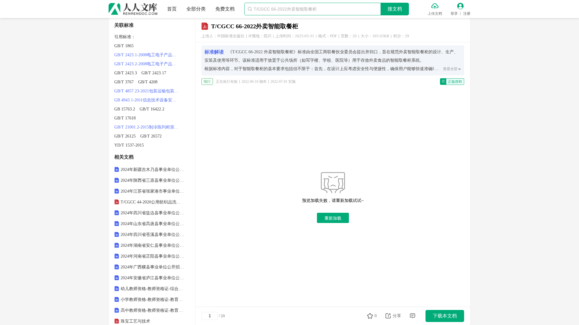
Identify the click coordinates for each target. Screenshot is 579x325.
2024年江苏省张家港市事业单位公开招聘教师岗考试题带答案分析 (153, 191)
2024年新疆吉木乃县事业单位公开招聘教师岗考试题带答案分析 (153, 169)
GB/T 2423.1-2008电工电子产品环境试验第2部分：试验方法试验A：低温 (147, 55)
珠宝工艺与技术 (135, 321)
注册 (466, 13)
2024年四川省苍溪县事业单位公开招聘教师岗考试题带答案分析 (153, 234)
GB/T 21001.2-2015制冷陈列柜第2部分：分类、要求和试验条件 (147, 127)
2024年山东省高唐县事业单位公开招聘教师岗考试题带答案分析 (153, 223)
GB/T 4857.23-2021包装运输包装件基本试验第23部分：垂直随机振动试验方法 (147, 91)
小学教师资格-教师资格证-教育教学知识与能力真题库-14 (153, 299)
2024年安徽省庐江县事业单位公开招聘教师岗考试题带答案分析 (153, 278)
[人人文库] (133, 9)
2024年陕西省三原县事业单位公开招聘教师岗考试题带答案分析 (153, 180)
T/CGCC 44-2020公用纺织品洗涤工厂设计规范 (153, 202)
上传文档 (435, 13)
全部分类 (196, 8)
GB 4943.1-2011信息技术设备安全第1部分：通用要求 (147, 100)
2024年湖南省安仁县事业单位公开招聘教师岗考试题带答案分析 (153, 245)
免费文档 (225, 8)
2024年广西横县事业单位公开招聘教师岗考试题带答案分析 (153, 267)
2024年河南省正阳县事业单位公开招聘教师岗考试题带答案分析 (153, 256)
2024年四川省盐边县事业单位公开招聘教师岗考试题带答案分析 (153, 213)
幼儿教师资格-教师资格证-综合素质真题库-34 (153, 288)
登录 (454, 13)
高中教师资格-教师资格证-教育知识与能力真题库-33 (153, 310)
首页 (172, 8)
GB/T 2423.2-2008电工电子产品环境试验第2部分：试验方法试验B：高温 (147, 64)
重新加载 (332, 218)
